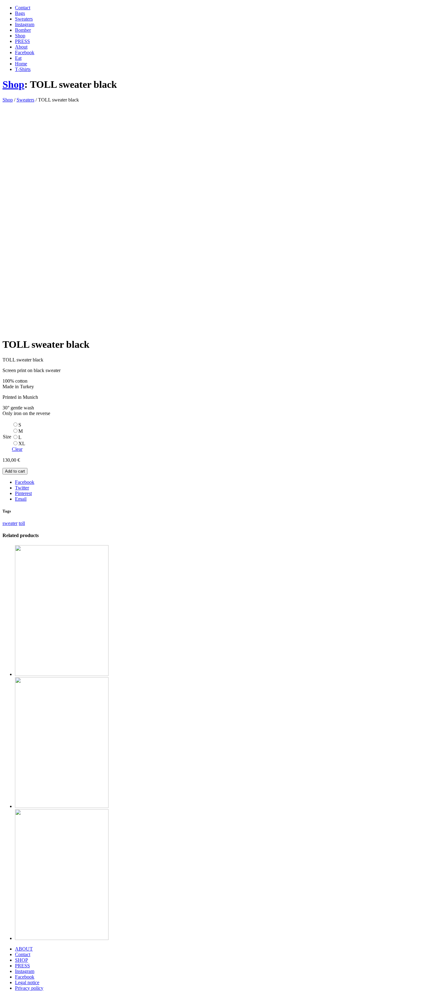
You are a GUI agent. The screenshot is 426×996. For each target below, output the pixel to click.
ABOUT (24, 948)
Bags (20, 13)
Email (21, 499)
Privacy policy (29, 988)
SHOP (21, 960)
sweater (9, 523)
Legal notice (27, 982)
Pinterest (23, 493)
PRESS (22, 41)
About (21, 47)
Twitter (22, 487)
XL (21, 443)
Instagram (24, 24)
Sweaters (24, 18)
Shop (20, 35)
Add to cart (15, 471)
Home (21, 63)
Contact (22, 7)
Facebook (24, 52)
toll (22, 523)
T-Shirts (23, 69)
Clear (17, 449)
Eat (18, 58)
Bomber (23, 30)
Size (7, 436)
